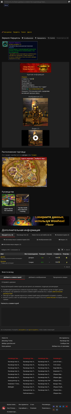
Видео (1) (35, 128)
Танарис (34, 155)
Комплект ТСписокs (58, 371)
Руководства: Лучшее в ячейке (44, 365)
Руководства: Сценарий (29, 384)
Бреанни (3, 261)
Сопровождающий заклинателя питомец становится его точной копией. (22, 50)
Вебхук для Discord (8, 343)
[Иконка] (5, 44)
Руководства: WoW (14, 358)
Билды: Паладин (58, 384)
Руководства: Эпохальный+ (14, 371)
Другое (29, 32)
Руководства (64, 341)
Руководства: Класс (14, 361)
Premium (33, 408)
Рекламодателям (47, 404)
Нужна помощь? (12, 404)
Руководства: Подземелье (29, 368)
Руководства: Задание (29, 374)
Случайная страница (24, 408)
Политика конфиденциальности (47, 408)
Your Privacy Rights (12, 408)
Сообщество (64, 343)
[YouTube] (66, 406)
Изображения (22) (35, 97)
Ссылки (52, 38)
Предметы (16, 32)
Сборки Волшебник (58, 390)
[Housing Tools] (7, 341)
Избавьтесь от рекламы (60, 346)
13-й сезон (57, 365)
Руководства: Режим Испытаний (29, 387)
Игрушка (24, 77)
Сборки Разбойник (58, 387)
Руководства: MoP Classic (29, 358)
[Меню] (2, 2)
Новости (5, 338)
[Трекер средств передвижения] (35, 221)
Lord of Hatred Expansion (58, 361)
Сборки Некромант (58, 380)
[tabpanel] (35, 258)
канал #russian (51, 297)
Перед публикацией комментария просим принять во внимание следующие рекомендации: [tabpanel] (34, 308)
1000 (30, 79)
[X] (57, 406)
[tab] (7, 235)
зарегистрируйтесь (33, 329)
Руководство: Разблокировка (44, 361)
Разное (23, 32)
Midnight (11, 387)
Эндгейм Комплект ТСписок (58, 368)
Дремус (3, 257)
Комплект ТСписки (14, 384)
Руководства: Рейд (14, 377)
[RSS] (53, 409)
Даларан (25, 155)
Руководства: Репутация (29, 377)
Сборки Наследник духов (58, 393)
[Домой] (4, 409)
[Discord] (53, 406)
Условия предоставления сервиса (12, 412)
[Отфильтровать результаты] (62, 249)
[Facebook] (63, 406)
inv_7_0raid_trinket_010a (36, 89)
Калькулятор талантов (14, 380)
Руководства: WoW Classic (44, 358)
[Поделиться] (69, 2)
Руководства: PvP (44, 380)
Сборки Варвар (58, 374)
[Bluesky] (60, 406)
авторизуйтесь (22, 329)
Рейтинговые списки (29, 393)
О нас (32, 404)
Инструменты (64, 338)
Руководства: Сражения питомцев (29, 380)
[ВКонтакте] (57, 409)
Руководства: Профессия (14, 374)
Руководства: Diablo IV (58, 358)
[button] (28, 168)
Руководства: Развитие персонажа (14, 368)
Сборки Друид (58, 377)
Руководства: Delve (14, 365)
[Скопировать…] (59, 249)
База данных (8, 32)
